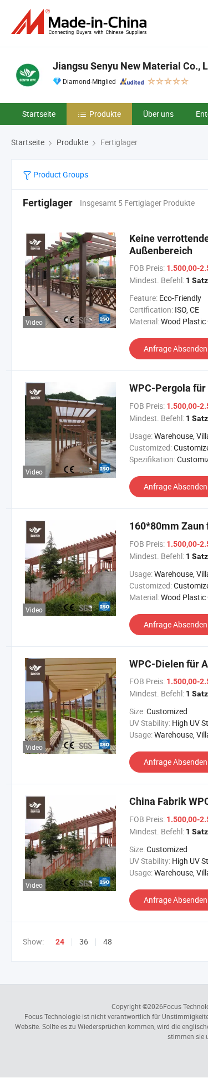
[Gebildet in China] (81, 22)
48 (107, 941)
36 (83, 941)
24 (59, 941)
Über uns (158, 113)
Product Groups (60, 174)
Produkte (105, 113)
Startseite (38, 113)
